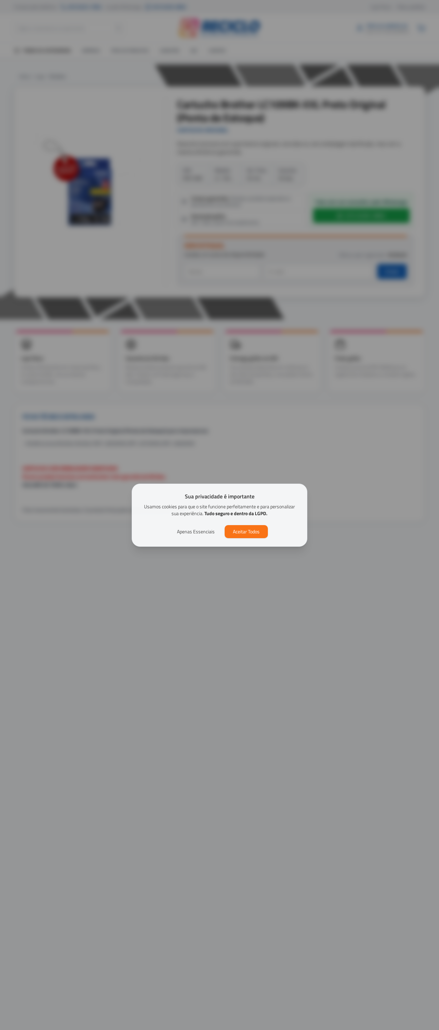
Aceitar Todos (246, 531)
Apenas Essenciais (196, 531)
